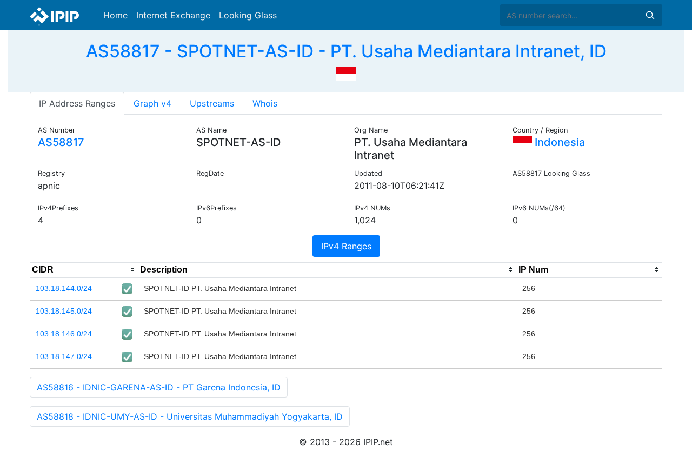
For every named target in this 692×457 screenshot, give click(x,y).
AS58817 (61, 142)
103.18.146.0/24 (64, 333)
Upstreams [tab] (212, 103)
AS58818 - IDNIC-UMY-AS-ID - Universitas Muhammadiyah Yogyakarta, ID (190, 416)
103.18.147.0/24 (64, 356)
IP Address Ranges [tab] (77, 103)
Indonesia (558, 142)
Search (650, 15)
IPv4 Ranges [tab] (346, 246)
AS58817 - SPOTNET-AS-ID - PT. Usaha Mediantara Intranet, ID (346, 51)
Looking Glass (248, 15)
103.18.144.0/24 (64, 288)
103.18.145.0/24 (64, 311)
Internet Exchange (173, 15)
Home (115, 15)
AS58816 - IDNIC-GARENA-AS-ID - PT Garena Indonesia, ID (159, 387)
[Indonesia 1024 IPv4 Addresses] (346, 72)
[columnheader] (84, 269)
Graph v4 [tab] (152, 103)
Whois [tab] (264, 103)
